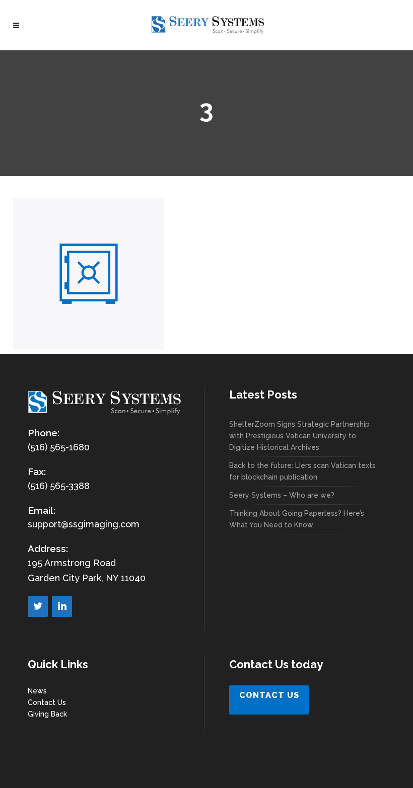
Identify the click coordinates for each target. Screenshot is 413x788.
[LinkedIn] (62, 606)
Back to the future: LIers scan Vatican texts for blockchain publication (302, 471)
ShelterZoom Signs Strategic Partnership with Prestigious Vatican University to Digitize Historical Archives (299, 435)
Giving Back (47, 714)
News (37, 691)
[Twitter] (38, 606)
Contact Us (47, 702)
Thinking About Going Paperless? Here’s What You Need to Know (296, 519)
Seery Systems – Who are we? (281, 495)
